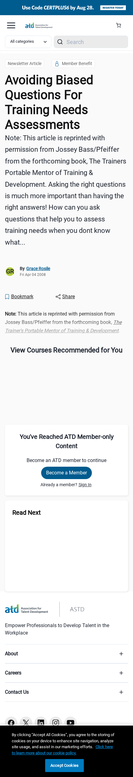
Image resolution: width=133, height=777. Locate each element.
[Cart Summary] (121, 25)
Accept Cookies (64, 765)
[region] (66, 751)
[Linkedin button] (41, 723)
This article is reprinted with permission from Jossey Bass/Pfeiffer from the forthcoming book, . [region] (63, 322)
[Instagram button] (55, 723)
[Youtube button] (70, 723)
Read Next (26, 512)
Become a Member (66, 473)
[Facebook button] (11, 723)
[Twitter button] (26, 723)
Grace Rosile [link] (38, 268)
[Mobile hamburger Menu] (11, 25)
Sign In (85, 484)
